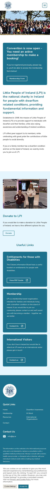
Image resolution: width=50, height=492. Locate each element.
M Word (29, 413)
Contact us (13, 360)
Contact (6, 423)
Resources (7, 417)
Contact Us (13, 326)
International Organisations (32, 418)
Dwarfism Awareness (34, 409)
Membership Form (17, 78)
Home (5, 409)
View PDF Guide (16, 280)
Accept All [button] (23, 486)
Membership (7, 413)
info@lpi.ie (12, 436)
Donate (9, 233)
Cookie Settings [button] (10, 486)
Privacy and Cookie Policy (20, 479)
